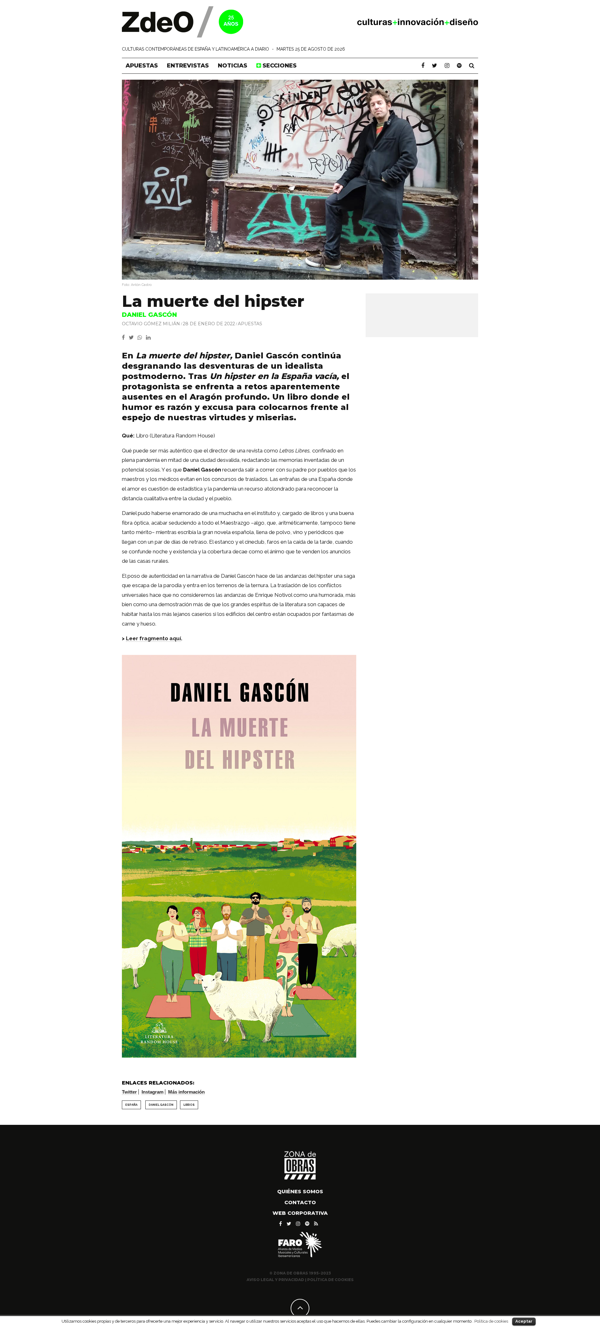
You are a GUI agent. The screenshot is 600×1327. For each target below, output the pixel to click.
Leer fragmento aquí (153, 638)
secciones (279, 65)
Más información (186, 1092)
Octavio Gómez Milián (151, 324)
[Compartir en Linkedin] (149, 337)
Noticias (232, 65)
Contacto (300, 1202)
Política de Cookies (330, 1279)
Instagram (152, 1092)
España (131, 1104)
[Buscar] (471, 65)
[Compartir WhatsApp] (141, 337)
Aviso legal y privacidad (275, 1279)
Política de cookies (491, 1321)
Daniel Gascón (161, 1104)
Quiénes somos (300, 1192)
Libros (189, 1104)
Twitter (129, 1092)
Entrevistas (188, 65)
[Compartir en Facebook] (125, 337)
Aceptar (523, 1321)
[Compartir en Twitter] (133, 337)
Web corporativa (300, 1213)
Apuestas (142, 65)
